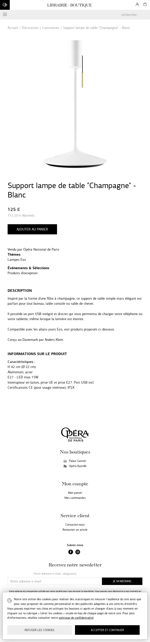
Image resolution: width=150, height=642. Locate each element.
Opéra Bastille (78, 466)
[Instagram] (77, 552)
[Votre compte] (137, 4)
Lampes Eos (17, 259)
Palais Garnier (77, 461)
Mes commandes (75, 498)
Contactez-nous (75, 524)
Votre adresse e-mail (54, 574)
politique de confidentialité (76, 618)
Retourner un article (75, 529)
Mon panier (75, 493)
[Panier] (145, 5)
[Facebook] (70, 552)
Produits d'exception (23, 273)
